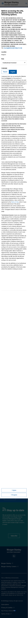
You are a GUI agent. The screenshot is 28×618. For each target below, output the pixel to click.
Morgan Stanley (6, 563)
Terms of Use (15, 202)
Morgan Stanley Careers (8, 566)
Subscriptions (5, 604)
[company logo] (11, 3)
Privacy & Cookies (7, 607)
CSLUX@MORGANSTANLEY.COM (12, 48)
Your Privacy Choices (7, 611)
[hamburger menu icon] (3, 3)
